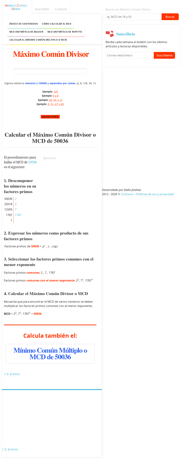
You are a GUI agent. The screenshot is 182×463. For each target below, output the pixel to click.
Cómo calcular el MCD (56, 23)
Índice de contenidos (23, 23)
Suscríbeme (164, 55)
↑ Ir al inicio (12, 374)
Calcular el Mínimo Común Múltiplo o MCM (38, 39)
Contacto (61, 9)
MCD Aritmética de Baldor (26, 31)
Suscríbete (42, 9)
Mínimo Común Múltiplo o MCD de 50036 (50, 353)
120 (55, 91)
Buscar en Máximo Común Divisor (128, 9)
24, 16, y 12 (55, 100)
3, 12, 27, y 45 (56, 104)
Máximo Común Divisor (51, 53)
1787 (18, 215)
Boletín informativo (177, 9)
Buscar (170, 17)
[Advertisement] (69, 185)
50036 (61, 140)
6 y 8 (55, 95)
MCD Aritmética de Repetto (64, 31)
